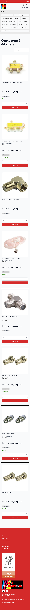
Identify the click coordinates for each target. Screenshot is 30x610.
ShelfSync (12, 602)
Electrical (4, 21)
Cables (16, 18)
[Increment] (26, 103)
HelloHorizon (10, 601)
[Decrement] (3, 103)
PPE (26, 24)
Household (5, 24)
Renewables (5, 27)
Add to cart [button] (15, 107)
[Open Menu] (23, 5)
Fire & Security (12, 21)
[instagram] (7, 591)
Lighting (20, 24)
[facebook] (3, 591)
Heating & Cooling (23, 21)
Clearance (24, 18)
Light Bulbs (13, 24)
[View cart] (27, 5)
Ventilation (24, 27)
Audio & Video (5, 15)
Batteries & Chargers (19, 15)
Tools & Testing (15, 27)
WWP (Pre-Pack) (6, 31)
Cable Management (7, 18)
